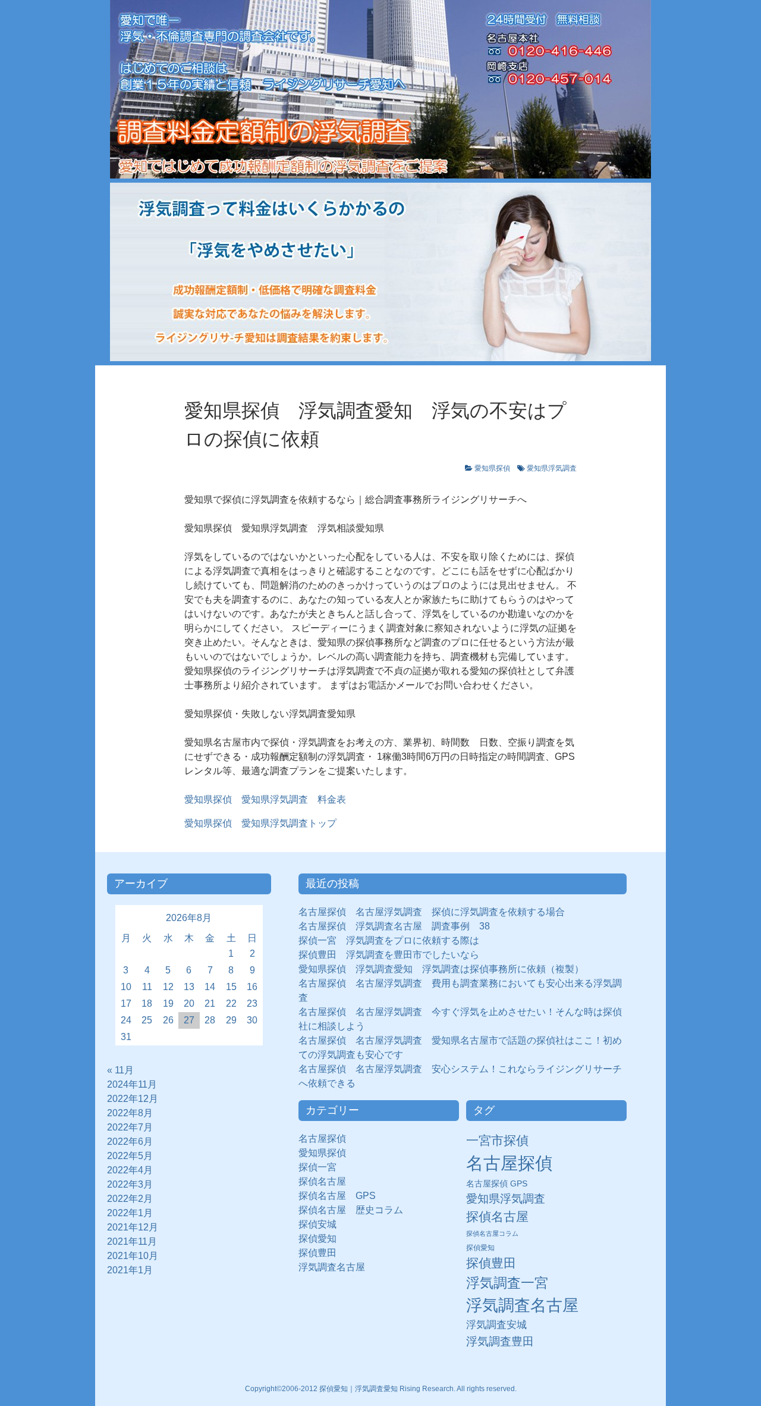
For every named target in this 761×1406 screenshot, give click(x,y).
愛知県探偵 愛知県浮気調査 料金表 (265, 799)
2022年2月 (130, 1199)
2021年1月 (130, 1270)
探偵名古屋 (322, 1181)
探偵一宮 (322, 1167)
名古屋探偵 (322, 1138)
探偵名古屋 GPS (337, 1196)
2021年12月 (132, 1227)
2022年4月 (130, 1170)
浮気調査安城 (496, 1324)
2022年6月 (130, 1141)
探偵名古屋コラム (492, 1233)
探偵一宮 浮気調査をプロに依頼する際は (388, 940)
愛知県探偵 (492, 468)
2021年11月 (132, 1241)
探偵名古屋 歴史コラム (355, 1210)
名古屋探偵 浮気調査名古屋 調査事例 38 (394, 926)
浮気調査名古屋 (331, 1267)
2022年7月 (130, 1127)
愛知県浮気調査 (552, 468)
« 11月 (120, 1070)
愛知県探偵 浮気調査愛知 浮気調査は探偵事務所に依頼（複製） (441, 969)
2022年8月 (130, 1113)
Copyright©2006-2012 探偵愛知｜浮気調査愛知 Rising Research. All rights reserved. (381, 1389)
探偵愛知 (322, 1238)
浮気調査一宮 (507, 1283)
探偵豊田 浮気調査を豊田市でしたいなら (388, 955)
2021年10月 (132, 1256)
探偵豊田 (322, 1253)
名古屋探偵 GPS (496, 1183)
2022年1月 (130, 1213)
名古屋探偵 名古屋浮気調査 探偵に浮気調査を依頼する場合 (431, 912)
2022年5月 (130, 1156)
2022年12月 (132, 1099)
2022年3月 (130, 1184)
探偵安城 (317, 1224)
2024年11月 (132, 1084)
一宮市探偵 (497, 1140)
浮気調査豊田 (500, 1341)
